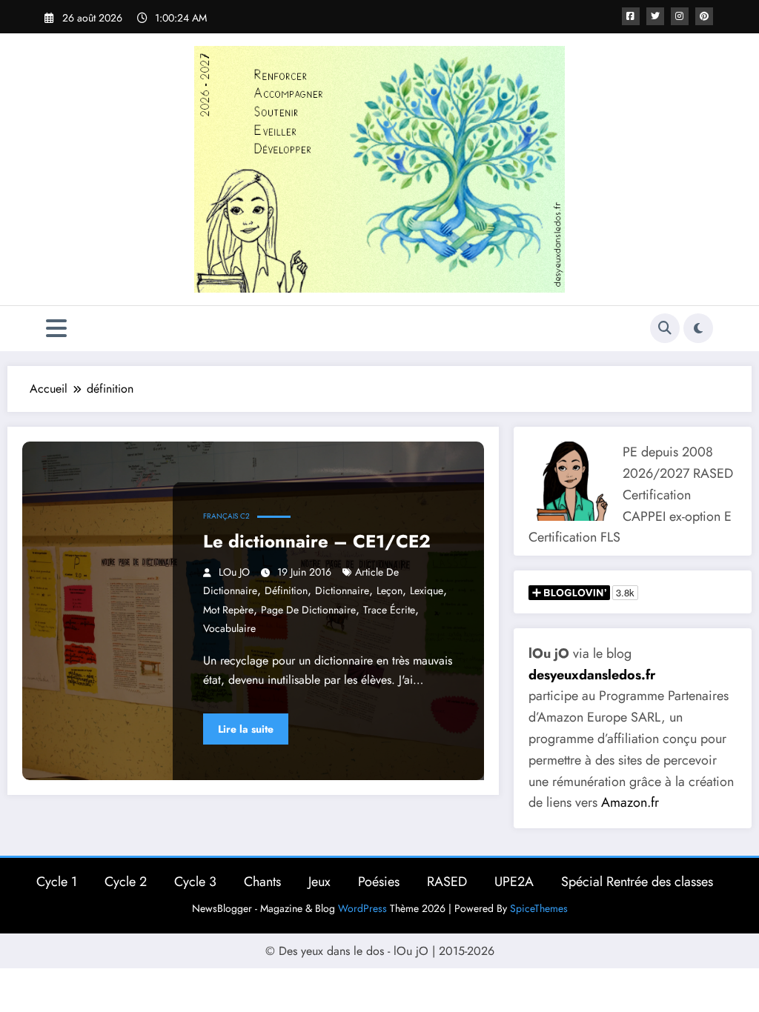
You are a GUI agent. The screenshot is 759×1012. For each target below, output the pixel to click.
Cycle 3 (195, 881)
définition (286, 590)
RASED (447, 881)
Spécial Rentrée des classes (637, 881)
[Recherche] (665, 328)
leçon (389, 590)
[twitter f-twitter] (655, 16)
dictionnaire (342, 590)
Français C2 (226, 516)
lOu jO (234, 572)
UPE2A (514, 881)
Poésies (379, 881)
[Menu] (56, 328)
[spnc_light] (698, 328)
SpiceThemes (539, 908)
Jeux (319, 881)
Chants (262, 881)
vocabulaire (229, 628)
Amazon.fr (630, 802)
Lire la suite (246, 729)
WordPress (362, 908)
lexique (426, 590)
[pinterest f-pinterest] (704, 16)
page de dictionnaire (308, 609)
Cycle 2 (126, 881)
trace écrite (389, 609)
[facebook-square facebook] (631, 16)
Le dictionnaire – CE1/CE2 (317, 541)
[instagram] (680, 16)
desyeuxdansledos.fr (591, 675)
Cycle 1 (56, 881)
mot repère (228, 609)
